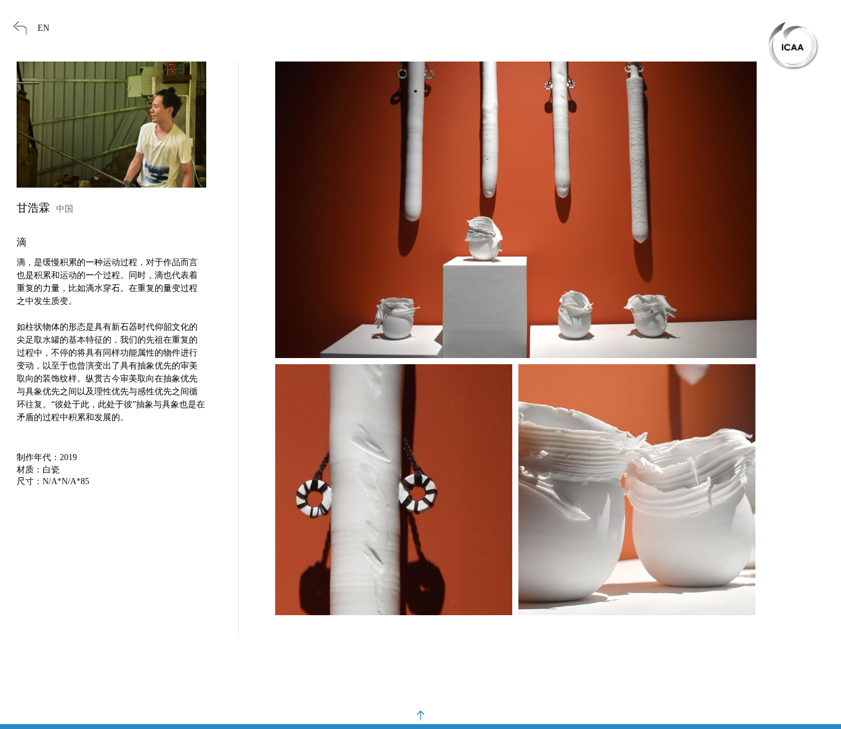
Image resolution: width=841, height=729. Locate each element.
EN (43, 28)
